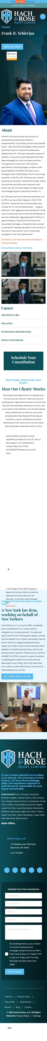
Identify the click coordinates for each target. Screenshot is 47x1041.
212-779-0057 (16, 853)
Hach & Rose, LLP (16, 838)
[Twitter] (23, 870)
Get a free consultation (17, 676)
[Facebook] (7, 870)
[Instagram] (31, 870)
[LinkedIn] (15, 870)
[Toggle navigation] (43, 16)
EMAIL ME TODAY (12, 46)
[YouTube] (39, 870)
